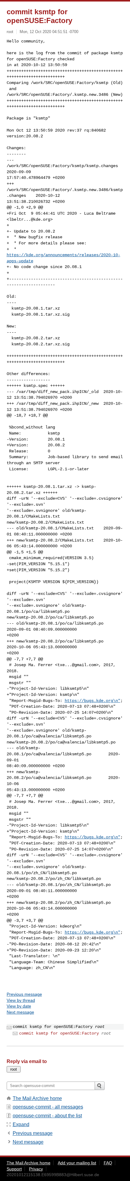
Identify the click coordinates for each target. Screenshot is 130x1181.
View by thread (21, 1000)
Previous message (24, 994)
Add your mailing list (77, 1162)
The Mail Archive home (37, 1098)
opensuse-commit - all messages (48, 1106)
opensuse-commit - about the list (47, 1115)
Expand (21, 1124)
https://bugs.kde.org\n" (92, 700)
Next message (20, 1012)
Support (14, 1168)
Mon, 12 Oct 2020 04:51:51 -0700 (49, 31)
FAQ (108, 1162)
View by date (19, 1006)
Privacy (36, 1168)
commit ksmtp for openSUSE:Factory (59, 1033)
